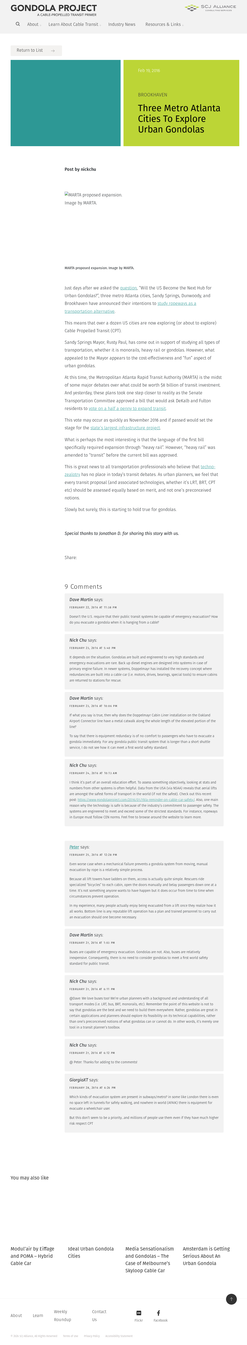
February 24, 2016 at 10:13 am (93, 773)
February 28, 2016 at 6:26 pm (92, 1087)
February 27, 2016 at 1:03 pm (92, 942)
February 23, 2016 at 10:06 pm (93, 706)
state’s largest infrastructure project (125, 428)
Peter (74, 847)
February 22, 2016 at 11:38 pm (93, 607)
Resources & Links (163, 25)
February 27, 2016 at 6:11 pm (92, 989)
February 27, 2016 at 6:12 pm (92, 1053)
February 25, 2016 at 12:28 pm (93, 854)
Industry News (121, 25)
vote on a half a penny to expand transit (127, 409)
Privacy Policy (92, 1336)
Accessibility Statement (119, 1336)
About (32, 25)
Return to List (30, 51)
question (128, 288)
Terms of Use (70, 1336)
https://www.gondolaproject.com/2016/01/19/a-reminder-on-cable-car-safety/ (136, 800)
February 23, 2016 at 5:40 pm (92, 648)
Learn (38, 1316)
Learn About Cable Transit (73, 25)
